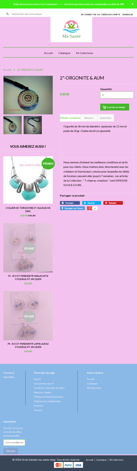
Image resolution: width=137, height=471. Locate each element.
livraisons (38, 405)
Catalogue (64, 53)
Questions (105, 117)
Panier (127, 14)
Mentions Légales (42, 392)
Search (37, 379)
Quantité (106, 89)
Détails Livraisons (70, 117)
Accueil (48, 53)
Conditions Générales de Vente (49, 388)
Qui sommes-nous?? (44, 383)
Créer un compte (110, 14)
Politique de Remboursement (48, 396)
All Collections (84, 53)
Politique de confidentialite (47, 401)
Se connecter (88, 14)
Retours (88, 117)
